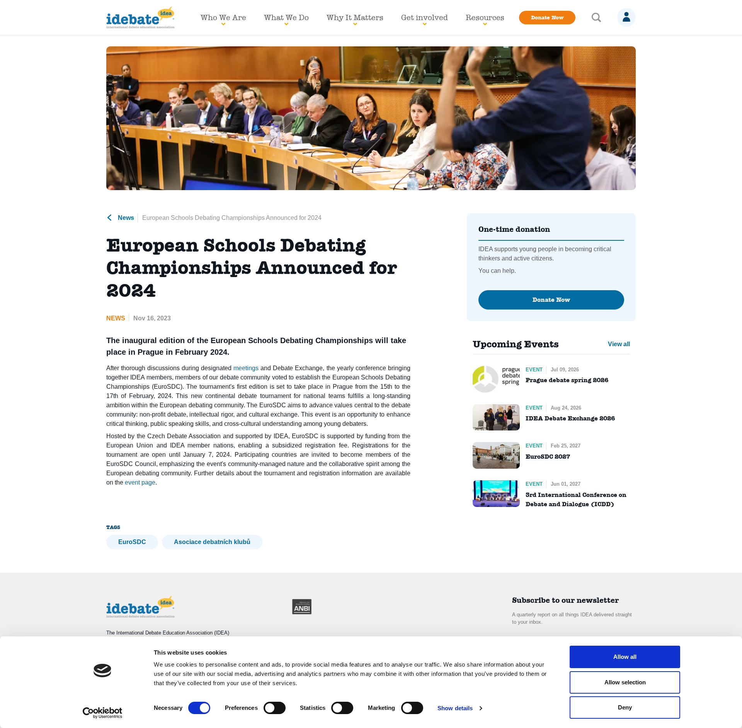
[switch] (275, 708)
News (125, 217)
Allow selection (625, 682)
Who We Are (223, 17)
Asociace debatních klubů (212, 542)
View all (619, 344)
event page (140, 482)
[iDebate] (140, 17)
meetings (246, 368)
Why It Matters (355, 17)
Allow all (624, 656)
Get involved (424, 17)
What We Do (286, 17)
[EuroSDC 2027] (496, 455)
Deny (625, 707)
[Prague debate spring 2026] (496, 379)
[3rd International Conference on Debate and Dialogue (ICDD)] (496, 493)
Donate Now (547, 17)
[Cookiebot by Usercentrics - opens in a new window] (102, 713)
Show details (455, 708)
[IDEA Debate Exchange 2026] (496, 417)
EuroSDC (132, 542)
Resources (485, 17)
